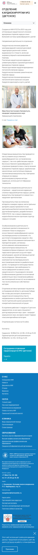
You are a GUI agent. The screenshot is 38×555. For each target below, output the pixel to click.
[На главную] (4, 3)
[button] (12, 120)
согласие (10, 542)
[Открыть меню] (35, 3)
